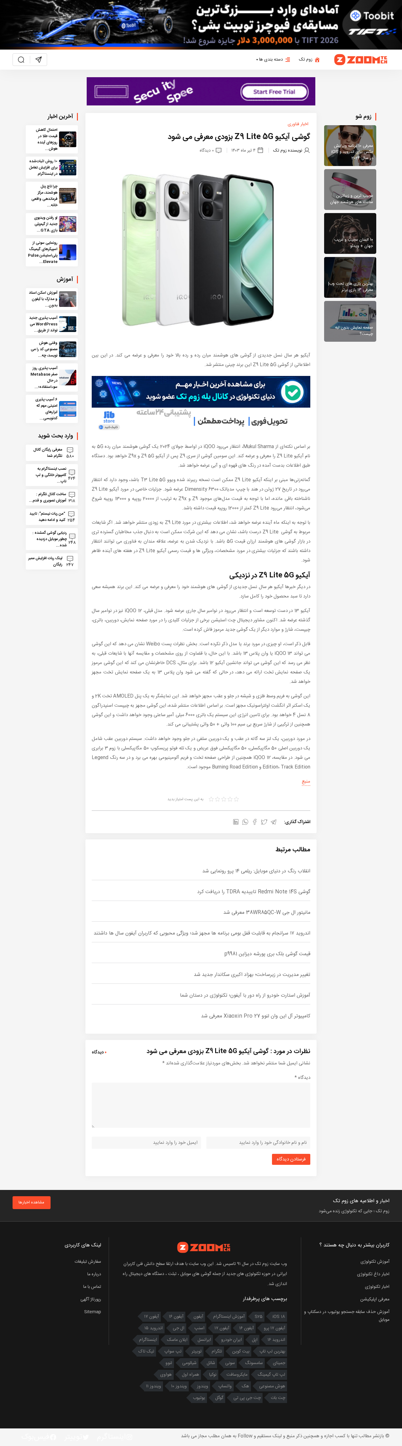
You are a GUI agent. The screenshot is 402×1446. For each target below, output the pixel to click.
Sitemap (92, 1312)
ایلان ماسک (177, 1340)
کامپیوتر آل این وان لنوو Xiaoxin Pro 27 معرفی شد (255, 1016)
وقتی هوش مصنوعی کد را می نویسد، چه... (44, 349)
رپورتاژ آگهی (90, 1299)
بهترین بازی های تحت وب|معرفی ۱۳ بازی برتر (350, 286)
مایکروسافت (236, 1375)
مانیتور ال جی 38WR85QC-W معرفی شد (266, 912)
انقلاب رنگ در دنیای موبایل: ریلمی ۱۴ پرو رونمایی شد (256, 871)
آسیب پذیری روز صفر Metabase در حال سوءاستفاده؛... (43, 377)
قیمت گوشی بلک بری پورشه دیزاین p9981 (267, 954)
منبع (306, 781)
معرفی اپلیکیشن (374, 1299)
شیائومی (189, 1363)
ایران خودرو (231, 1340)
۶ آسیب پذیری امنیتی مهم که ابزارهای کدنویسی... (46, 408)
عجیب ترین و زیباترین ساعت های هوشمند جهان (351, 199)
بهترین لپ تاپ (272, 1351)
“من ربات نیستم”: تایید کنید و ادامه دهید (47, 517)
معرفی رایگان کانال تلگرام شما (47, 453)
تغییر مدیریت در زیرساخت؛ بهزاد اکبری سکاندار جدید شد (252, 975)
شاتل (211, 1363)
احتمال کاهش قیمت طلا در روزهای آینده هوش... (46, 139)
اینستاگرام (148, 1340)
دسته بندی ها (271, 59)
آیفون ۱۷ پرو (274, 1328)
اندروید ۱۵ (153, 1328)
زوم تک (305, 59)
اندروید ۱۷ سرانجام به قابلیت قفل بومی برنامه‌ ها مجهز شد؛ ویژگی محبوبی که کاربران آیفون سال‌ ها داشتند (202, 933)
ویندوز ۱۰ (179, 1386)
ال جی (178, 1328)
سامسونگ (254, 1363)
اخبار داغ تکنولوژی (373, 1274)
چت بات (278, 1398)
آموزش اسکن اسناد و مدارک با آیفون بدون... (43, 299)
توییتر (197, 1351)
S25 (259, 1316)
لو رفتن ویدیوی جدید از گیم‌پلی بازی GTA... (45, 224)
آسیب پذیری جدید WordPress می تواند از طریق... (43, 324)
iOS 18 (279, 1316)
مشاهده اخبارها (31, 1202)
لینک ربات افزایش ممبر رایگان (45, 561)
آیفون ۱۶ (176, 1316)
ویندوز (202, 1386)
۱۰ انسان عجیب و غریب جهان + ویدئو (353, 242)
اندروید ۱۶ (276, 1340)
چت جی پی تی (247, 1398)
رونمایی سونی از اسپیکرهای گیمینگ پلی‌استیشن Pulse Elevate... (42, 252)
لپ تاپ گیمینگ (271, 1375)
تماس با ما (92, 1287)
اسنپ (199, 1328)
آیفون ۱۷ (151, 1316)
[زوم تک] (361, 60)
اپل (255, 1340)
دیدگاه (302, 1078)
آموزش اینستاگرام (229, 1316)
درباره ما (94, 1274)
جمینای (279, 1363)
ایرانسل (204, 1340)
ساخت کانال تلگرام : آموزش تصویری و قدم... (47, 497)
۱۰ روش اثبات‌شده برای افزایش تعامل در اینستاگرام (43, 167)
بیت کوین (240, 1351)
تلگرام (217, 1351)
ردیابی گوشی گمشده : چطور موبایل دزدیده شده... (49, 539)
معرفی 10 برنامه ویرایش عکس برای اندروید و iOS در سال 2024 (352, 152)
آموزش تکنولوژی (375, 1262)
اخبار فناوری (298, 124)
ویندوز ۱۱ (153, 1386)
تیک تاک (146, 1351)
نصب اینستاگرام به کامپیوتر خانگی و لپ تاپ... (51, 475)
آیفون (198, 1316)
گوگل (219, 1398)
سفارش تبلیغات (87, 1262)
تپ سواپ (173, 1351)
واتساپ (225, 1386)
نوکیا (212, 1375)
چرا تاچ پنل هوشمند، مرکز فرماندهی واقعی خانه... (44, 195)
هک (245, 1386)
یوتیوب (199, 1398)
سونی (230, 1363)
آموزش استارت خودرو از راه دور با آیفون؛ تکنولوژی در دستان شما (245, 995)
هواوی (166, 1375)
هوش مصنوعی (272, 1386)
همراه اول (190, 1375)
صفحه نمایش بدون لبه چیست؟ (354, 330)
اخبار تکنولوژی (377, 1287)
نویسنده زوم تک (287, 150)
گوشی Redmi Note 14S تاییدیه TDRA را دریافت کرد (253, 892)
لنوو (169, 1363)
